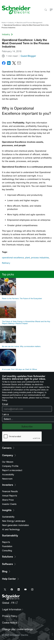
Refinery (6, 263)
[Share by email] (19, 63)
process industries (40, 257)
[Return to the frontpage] (15, 10)
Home (4, 22)
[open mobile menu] (51, 10)
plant (27, 257)
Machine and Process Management (29, 22)
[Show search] (45, 10)
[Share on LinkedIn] (9, 63)
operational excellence (13, 257)
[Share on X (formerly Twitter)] (14, 63)
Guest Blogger (28, 56)
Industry (11, 22)
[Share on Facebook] (4, 63)
